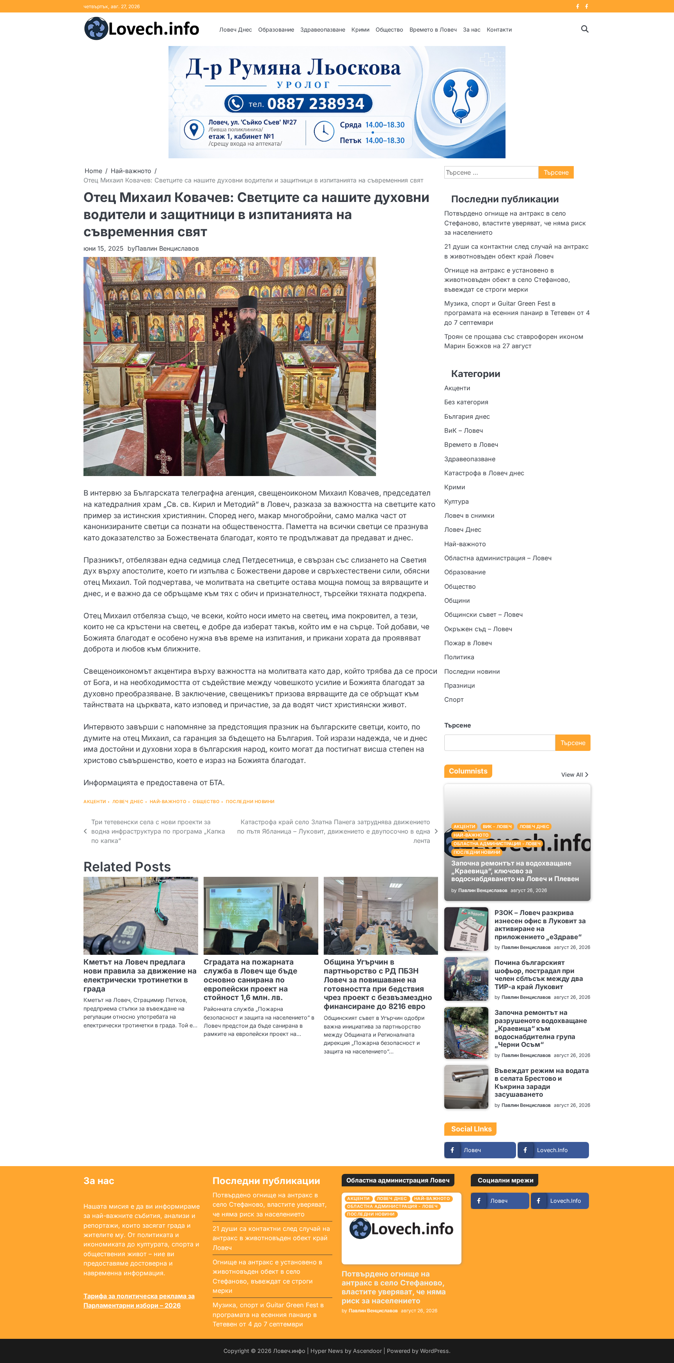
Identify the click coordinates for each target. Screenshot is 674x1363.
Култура (456, 501)
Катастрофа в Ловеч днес (484, 473)
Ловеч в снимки (469, 515)
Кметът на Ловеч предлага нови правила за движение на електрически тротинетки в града (140, 975)
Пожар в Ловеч (468, 643)
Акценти (94, 802)
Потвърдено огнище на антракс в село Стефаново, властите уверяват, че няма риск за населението (515, 222)
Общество (389, 29)
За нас (472, 29)
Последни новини (250, 802)
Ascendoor (367, 1350)
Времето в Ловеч (433, 29)
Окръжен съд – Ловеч (478, 629)
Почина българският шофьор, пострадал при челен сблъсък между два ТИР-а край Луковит (539, 974)
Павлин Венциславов (167, 248)
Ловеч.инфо (289, 1350)
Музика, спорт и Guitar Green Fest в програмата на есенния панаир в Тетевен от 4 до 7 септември (517, 312)
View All (572, 775)
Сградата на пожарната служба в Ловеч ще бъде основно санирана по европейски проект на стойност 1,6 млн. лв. (250, 980)
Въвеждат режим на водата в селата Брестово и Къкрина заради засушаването (542, 1082)
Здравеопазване (322, 29)
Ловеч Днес (235, 29)
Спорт (454, 699)
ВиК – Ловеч (463, 430)
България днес (467, 416)
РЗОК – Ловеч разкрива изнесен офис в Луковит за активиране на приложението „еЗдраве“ (540, 924)
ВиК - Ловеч (497, 826)
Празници (459, 685)
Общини (457, 600)
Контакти (499, 29)
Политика (459, 657)
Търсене (457, 725)
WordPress (434, 1350)
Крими (360, 29)
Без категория (466, 402)
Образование (276, 29)
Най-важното (168, 802)
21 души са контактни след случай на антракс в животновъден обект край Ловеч (271, 1238)
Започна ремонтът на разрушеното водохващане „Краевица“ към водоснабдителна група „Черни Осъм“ (541, 1028)
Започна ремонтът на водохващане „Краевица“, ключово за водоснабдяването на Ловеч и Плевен (515, 871)
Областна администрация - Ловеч (497, 843)
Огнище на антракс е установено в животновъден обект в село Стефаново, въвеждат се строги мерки (507, 279)
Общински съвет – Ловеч (483, 614)
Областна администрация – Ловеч (498, 558)
